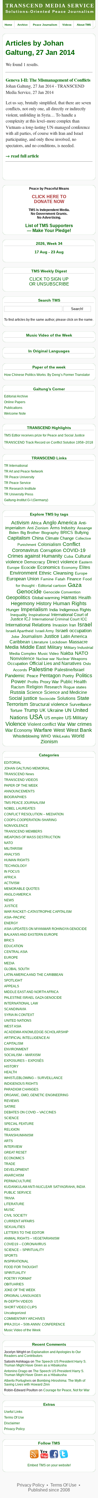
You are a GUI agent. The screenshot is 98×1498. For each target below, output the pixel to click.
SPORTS (10, 1256)
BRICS (66, 532)
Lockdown (58, 642)
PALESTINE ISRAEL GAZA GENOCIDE (33, 998)
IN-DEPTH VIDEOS (18, 1301)
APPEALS (11, 986)
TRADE (9, 1164)
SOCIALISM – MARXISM (22, 1055)
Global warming (46, 598)
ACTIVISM (11, 883)
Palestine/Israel (69, 669)
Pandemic (15, 675)
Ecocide (28, 567)
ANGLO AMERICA (17, 894)
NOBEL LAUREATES (19, 808)
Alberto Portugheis (18, 1381)
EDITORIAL (12, 763)
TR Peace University (19, 477)
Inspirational (39, 615)
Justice (51, 636)
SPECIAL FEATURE (19, 1124)
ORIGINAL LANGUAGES (22, 1296)
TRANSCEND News (19, 774)
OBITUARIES (14, 1284)
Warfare (43, 730)
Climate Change (59, 538)
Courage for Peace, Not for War (66, 1390)
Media (12, 647)
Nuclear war (45, 659)
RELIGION (12, 1129)
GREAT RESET (15, 1152)
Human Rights (70, 603)
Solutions (66, 698)
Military (54, 647)
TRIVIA (9, 1198)
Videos (67, 24)
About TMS (84, 24)
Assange (84, 528)
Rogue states (74, 687)
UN (68, 710)
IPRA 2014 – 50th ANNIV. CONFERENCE (34, 1324)
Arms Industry (62, 528)
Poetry (68, 676)
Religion (34, 687)
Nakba (66, 653)
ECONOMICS (14, 1158)
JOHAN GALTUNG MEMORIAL (27, 768)
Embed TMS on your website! (49, 1465)
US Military (76, 717)
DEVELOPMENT (16, 1170)
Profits (32, 682)
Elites (84, 567)
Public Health (73, 681)
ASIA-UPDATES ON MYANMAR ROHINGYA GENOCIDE (45, 929)
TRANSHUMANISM (18, 1135)
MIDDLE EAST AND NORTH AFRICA (31, 992)
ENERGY (11, 923)
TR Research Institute (20, 489)
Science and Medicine (65, 692)
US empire (53, 717)
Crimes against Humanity (35, 556)
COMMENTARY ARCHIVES (24, 1319)
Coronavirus (25, 550)
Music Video (48, 654)
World (78, 736)
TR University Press (18, 494)
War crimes (79, 724)
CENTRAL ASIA (15, 952)
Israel (85, 624)
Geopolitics (18, 597)
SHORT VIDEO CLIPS (20, 1307)
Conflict (71, 544)
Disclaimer (12, 1423)
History (43, 603)
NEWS (9, 900)
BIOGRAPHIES (15, 797)
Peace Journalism (45, 24)
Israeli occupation (73, 630)
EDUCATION (13, 946)
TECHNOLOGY (15, 866)
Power (18, 681)
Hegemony (23, 603)
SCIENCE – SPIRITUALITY (24, 1250)
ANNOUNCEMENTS (19, 791)
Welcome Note (15, 413)
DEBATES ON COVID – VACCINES (30, 1112)
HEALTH (10, 1072)
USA (36, 717)
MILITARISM (13, 849)
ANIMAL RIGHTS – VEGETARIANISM (31, 1238)
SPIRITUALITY (15, 1273)
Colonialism (49, 544)
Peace (32, 675)
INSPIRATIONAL (16, 1261)
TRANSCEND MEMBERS (23, 831)
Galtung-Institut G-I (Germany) (26, 500)
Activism (20, 522)
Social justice (23, 698)
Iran (72, 625)
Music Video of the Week (22, 1330)
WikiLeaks (61, 736)
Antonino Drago (15, 1371)
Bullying (81, 532)
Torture (16, 710)
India (53, 610)
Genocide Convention (62, 592)
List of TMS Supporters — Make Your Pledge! (49, 228)
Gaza (75, 585)
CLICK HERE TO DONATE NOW (49, 199)
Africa (36, 523)
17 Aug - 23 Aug (49, 252)
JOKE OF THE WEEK (19, 1290)
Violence (15, 724)
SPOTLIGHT (13, 980)
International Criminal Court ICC (59, 619)
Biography (50, 533)
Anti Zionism (37, 528)
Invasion (60, 625)
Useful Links (13, 1412)
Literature (40, 642)
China (38, 538)
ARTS (8, 1141)
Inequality (18, 615)
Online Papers (14, 402)
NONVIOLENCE (16, 826)
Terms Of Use (14, 1417)
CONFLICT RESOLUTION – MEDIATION (34, 814)
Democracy (34, 562)
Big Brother (30, 532)
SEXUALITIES (14, 1227)
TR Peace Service (17, 483)
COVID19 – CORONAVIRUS (25, 1244)
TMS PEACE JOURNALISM (24, 803)
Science (34, 692)
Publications (13, 408)
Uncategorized (15, 1313)
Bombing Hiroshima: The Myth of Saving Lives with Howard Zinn (44, 1382)
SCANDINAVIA (15, 1009)
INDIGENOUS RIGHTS (21, 1084)
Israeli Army (44, 631)
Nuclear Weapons (71, 659)
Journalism (31, 636)
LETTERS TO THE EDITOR (24, 1233)
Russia (17, 692)
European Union (23, 578)
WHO (46, 736)
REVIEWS (11, 1101)
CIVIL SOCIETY (15, 1215)
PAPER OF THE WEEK (21, 785)
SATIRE (10, 1106)
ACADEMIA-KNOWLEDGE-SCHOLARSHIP (36, 1032)
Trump (31, 710)
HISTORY (11, 1066)
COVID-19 (74, 550)
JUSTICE (11, 906)
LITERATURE (14, 1204)
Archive (22, 24)
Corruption (50, 550)
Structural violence (49, 704)
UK (42, 710)
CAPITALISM (13, 1043)
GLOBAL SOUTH (16, 969)
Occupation (17, 663)
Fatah (60, 579)
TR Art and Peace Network (23, 471)
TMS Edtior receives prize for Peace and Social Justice (44, 435)
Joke (15, 637)
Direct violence (62, 561)
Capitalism (18, 538)
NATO (81, 653)
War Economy (18, 730)
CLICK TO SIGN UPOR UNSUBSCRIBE (49, 281)
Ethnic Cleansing (56, 573)
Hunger (12, 610)
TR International (16, 466)
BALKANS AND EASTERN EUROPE (31, 935)
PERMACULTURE (17, 1181)
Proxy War (49, 681)
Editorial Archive (16, 396)
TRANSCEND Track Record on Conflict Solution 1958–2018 (48, 442)
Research (53, 687)
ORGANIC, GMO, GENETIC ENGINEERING (36, 1095)
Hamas (69, 597)
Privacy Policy (14, 1429)
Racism (18, 687)
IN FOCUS (12, 871)
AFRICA (10, 877)
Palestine (41, 669)
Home (8, 24)
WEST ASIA (12, 1026)
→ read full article (22, 156)
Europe (81, 573)
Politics (84, 675)
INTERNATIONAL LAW (21, 1003)
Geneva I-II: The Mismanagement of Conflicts (48, 80)
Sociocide (47, 698)
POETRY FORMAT (18, 1278)
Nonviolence (22, 658)
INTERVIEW (13, 1147)
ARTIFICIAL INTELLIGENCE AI (27, 1038)
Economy (70, 567)
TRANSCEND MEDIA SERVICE (49, 5)
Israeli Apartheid (19, 631)
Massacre (78, 642)
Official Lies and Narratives (55, 663)
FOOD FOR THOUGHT (21, 1267)
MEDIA (9, 963)
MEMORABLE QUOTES (21, 889)
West (59, 730)
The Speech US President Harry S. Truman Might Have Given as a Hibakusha (45, 1363)
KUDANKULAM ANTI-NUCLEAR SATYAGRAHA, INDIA (44, 1187)
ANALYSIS (12, 854)
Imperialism (34, 609)
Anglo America (60, 522)
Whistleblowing (26, 736)
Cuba (68, 556)
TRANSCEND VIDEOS (21, 780)
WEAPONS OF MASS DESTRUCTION (32, 837)
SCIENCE (11, 1118)
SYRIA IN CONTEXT (19, 1015)
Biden (14, 532)
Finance (74, 579)
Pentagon (50, 675)
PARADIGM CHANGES (21, 1089)
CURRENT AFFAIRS (19, 1221)
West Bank (79, 730)
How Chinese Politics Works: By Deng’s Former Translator (47, 375)
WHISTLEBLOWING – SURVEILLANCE (33, 1078)
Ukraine (55, 710)
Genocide (29, 591)
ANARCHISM (14, 1175)
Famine (47, 579)
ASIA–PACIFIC (15, 917)
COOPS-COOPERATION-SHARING (30, 820)
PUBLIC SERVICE (17, 1192)
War (61, 724)
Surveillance (80, 704)
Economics (48, 567)
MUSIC (9, 1210)
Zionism (49, 741)
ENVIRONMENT (16, 1049)
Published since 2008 (49, 1490)
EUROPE (11, 957)
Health (84, 597)
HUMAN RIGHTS (16, 860)
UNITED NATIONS (17, 1021)
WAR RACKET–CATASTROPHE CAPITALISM (38, 912)
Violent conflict (41, 724)
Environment (23, 573)
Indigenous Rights (75, 609)
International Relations (28, 625)
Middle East (33, 647)
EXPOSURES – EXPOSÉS (24, 1061)
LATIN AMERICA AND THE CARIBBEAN (33, 975)
